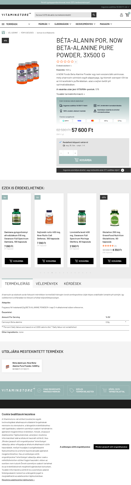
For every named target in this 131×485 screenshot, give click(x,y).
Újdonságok (63, 23)
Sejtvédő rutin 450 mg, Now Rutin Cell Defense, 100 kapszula (19, 235)
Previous (2, 232)
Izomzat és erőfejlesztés (45, 33)
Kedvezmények (86, 23)
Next (128, 232)
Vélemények (47, 283)
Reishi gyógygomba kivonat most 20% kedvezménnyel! (65, 2)
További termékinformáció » (70, 94)
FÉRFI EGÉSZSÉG (27, 33)
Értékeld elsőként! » (64, 66)
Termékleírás (17, 283)
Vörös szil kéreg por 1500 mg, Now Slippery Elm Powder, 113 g (117, 235)
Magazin (106, 23)
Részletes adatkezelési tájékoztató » (18, 479)
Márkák (44, 23)
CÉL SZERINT (13, 33)
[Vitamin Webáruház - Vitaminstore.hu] (4, 33)
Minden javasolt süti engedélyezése (111, 447)
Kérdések (72, 283)
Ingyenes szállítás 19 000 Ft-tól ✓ (115, 7)
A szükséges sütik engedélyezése (75, 447)
